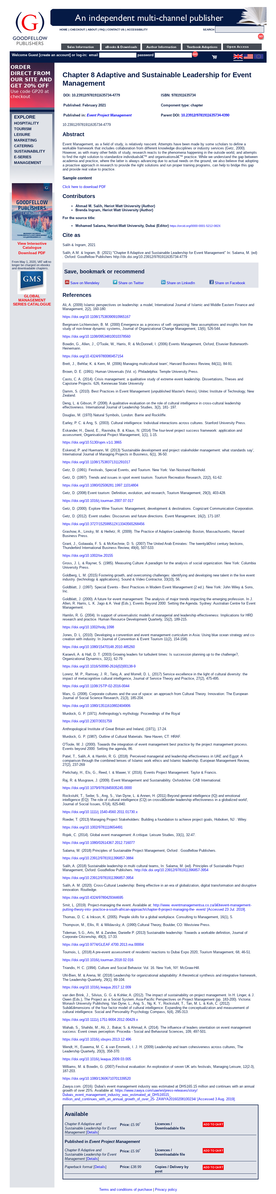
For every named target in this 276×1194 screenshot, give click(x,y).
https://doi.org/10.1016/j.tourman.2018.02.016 (98, 960)
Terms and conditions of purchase (125, 1190)
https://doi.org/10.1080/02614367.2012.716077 (99, 843)
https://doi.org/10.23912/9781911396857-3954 (98, 878)
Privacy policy (166, 1190)
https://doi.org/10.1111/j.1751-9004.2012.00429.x (100, 1020)
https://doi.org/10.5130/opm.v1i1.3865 (92, 442)
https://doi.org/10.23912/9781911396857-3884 (98, 858)
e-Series (22, 157)
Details (92, 1132)
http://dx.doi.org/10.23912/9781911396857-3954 (171, 870)
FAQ (102, 29)
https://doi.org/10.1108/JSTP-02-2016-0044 (96, 686)
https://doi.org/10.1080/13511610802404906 (96, 706)
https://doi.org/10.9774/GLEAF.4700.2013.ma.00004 (103, 945)
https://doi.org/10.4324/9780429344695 (93, 898)
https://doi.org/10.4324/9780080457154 (93, 356)
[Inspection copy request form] (201, 49)
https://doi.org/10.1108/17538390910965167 (96, 317)
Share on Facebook (229, 283)
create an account (55, 55)
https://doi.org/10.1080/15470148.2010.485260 (99, 647)
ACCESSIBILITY (137, 29)
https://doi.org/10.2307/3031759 (87, 721)
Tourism (23, 129)
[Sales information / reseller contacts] (80, 49)
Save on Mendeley (84, 283)
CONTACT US (116, 29)
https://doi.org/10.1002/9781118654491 (93, 827)
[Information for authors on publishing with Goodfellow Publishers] (161, 49)
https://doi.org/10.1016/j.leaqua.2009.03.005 (97, 1059)
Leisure (22, 134)
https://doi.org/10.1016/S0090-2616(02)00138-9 (99, 666)
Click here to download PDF (84, 187)
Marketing (25, 140)
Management (28, 162)
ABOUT (92, 29)
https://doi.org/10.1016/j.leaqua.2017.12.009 (97, 987)
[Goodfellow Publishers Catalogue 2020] (32, 239)
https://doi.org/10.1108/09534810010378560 (96, 336)
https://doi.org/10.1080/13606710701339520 (97, 1078)
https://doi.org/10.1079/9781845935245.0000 (97, 788)
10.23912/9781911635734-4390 (205, 115)
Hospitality (26, 123)
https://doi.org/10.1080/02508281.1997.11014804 (100, 485)
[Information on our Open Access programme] (242, 49)
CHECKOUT (77, 29)
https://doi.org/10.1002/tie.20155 (88, 556)
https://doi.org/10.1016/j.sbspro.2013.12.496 (97, 1039)
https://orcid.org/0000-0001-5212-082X (195, 225)
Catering (23, 146)
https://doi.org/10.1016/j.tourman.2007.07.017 (98, 501)
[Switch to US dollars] (248, 58)
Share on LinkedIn (180, 283)
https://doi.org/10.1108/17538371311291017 (96, 462)
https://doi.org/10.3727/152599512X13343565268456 (103, 524)
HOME (64, 29)
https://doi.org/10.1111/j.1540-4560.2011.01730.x (100, 812)
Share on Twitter (130, 283)
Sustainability (29, 151)
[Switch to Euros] (258, 58)
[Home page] (30, 45)
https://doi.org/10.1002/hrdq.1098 (88, 627)
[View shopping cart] (214, 58)
